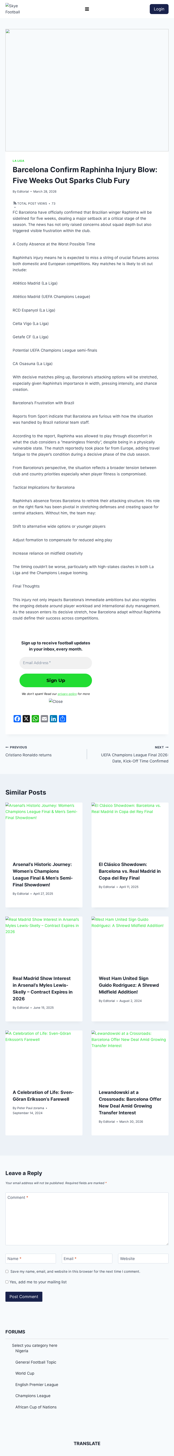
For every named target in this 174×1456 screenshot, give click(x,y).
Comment (17, 1197)
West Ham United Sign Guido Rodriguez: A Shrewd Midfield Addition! (129, 985)
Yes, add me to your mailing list (37, 1282)
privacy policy (67, 694)
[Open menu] (87, 8)
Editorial (23, 191)
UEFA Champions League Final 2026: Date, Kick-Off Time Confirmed (135, 754)
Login (159, 9)
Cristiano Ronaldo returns (28, 751)
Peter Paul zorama (30, 1108)
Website (127, 1258)
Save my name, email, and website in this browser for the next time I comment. (75, 1271)
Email (70, 1258)
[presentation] (43, 828)
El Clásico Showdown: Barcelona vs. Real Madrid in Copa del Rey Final (130, 871)
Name (14, 1258)
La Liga (18, 160)
